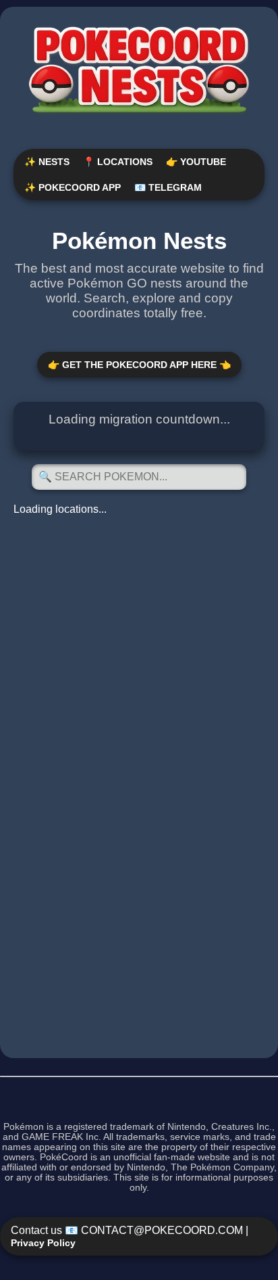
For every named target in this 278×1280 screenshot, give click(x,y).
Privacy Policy (43, 1242)
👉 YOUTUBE (196, 161)
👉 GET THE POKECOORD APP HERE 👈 (139, 364)
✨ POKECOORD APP (72, 187)
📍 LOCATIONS (117, 161)
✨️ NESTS (47, 161)
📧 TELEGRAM (168, 187)
